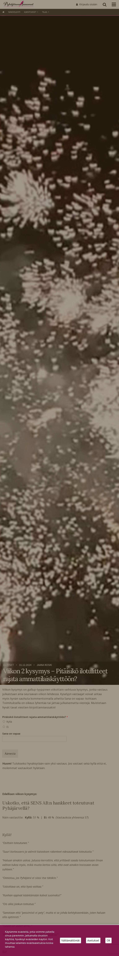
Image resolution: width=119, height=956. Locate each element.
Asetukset (93, 940)
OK (108, 940)
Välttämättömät (70, 940)
